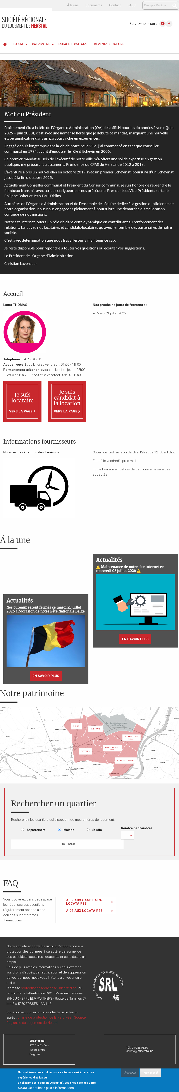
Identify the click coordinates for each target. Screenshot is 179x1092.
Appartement (36, 830)
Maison (69, 830)
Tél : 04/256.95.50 (137, 1047)
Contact (115, 5)
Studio (97, 830)
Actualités (20, 600)
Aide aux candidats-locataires (84, 901)
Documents (94, 5)
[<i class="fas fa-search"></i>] (174, 5)
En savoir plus (47, 677)
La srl (19, 44)
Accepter (130, 1072)
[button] (46, 641)
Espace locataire (73, 44)
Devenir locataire (109, 44)
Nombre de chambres (136, 828)
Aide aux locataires (84, 911)
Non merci (150, 1072)
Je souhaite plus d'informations (51, 1088)
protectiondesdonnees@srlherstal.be (49, 988)
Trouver (67, 844)
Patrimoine (41, 44)
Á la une (73, 5)
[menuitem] (5, 44)
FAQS (132, 5)
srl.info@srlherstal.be (139, 1051)
